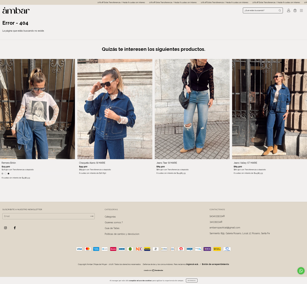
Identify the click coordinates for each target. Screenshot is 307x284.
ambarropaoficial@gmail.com (225, 227)
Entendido (192, 280)
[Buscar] (280, 10)
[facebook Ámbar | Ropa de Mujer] (15, 228)
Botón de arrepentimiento (215, 264)
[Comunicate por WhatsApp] (301, 270)
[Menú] (301, 10)
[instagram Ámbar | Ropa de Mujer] (5, 228)
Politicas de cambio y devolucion (122, 234)
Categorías (110, 216)
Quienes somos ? (114, 222)
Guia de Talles (112, 228)
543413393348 (217, 216)
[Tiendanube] (154, 270)
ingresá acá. (192, 264)
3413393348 (216, 222)
